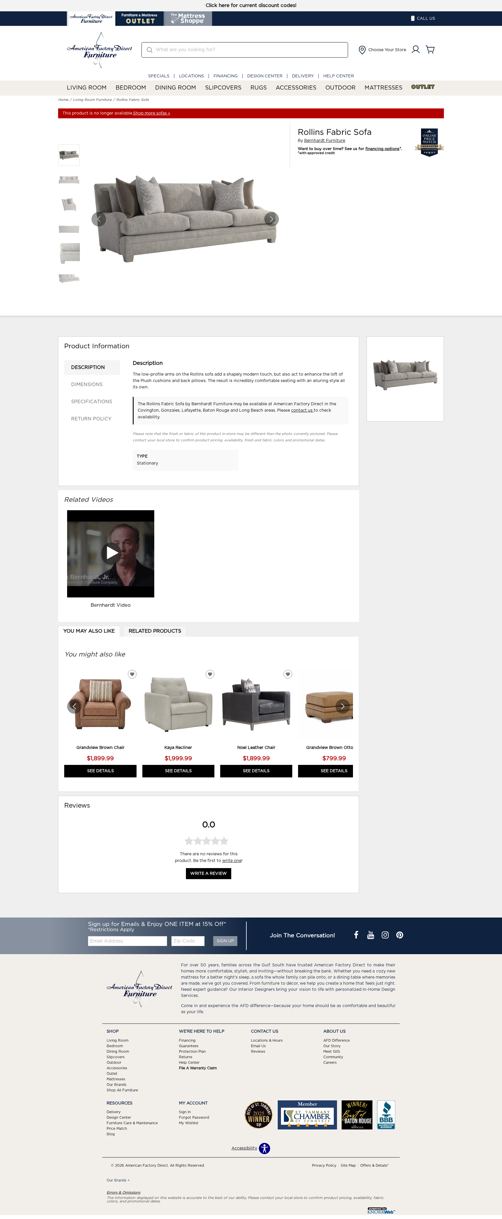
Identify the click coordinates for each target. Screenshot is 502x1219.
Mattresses (383, 88)
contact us (302, 410)
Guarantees (188, 1046)
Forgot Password (194, 1117)
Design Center (264, 76)
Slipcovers (223, 88)
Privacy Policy (324, 1165)
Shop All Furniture (122, 1090)
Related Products (155, 631)
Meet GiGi (331, 1051)
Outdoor (340, 88)
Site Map (348, 1165)
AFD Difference (336, 1040)
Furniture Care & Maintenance (132, 1123)
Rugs (258, 88)
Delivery (303, 76)
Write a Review (208, 873)
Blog (111, 1134)
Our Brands (116, 1084)
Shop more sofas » (151, 113)
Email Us (258, 1046)
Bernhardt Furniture (324, 141)
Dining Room (175, 88)
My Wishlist (188, 1123)
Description (88, 367)
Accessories (296, 88)
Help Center (338, 76)
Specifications (91, 401)
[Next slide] (343, 706)
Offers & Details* (374, 1165)
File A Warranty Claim (198, 1068)
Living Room (87, 88)
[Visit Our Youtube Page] (371, 936)
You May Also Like (89, 631)
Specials (158, 76)
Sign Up (225, 941)
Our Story (331, 1046)
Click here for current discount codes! (251, 5)
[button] (381, 50)
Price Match (117, 1128)
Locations (191, 76)
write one (231, 861)
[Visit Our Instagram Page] (386, 936)
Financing (226, 76)
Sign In (185, 1112)
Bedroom (131, 88)
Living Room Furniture (92, 99)
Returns (185, 1057)
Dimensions (87, 384)
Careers (330, 1062)
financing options (382, 149)
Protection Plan (192, 1051)
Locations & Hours (267, 1040)
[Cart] (430, 49)
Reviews (258, 1051)
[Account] (416, 49)
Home (63, 99)
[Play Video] (110, 553)
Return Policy (91, 419)
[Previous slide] (74, 706)
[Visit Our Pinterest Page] (399, 936)
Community (333, 1057)
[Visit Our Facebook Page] (357, 936)
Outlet (423, 87)
